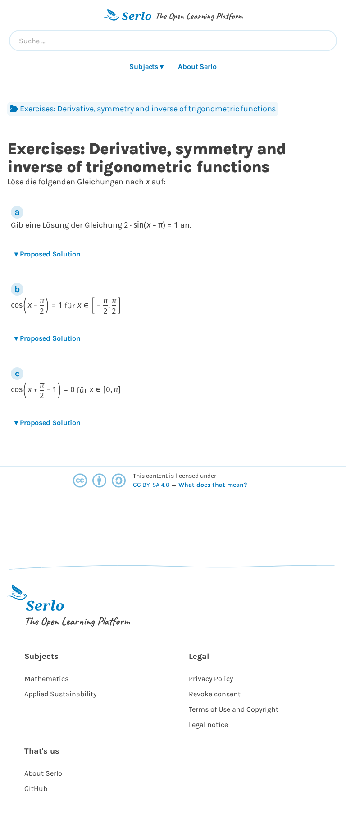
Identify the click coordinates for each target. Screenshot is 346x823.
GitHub (35, 788)
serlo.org (260, 485)
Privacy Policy (211, 678)
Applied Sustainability (60, 694)
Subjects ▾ (146, 66)
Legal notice (208, 724)
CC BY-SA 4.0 (152, 485)
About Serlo (197, 66)
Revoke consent (215, 694)
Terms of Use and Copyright (233, 709)
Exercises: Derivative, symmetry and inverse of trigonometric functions (148, 109)
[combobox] (173, 40)
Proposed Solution (47, 254)
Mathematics (46, 678)
